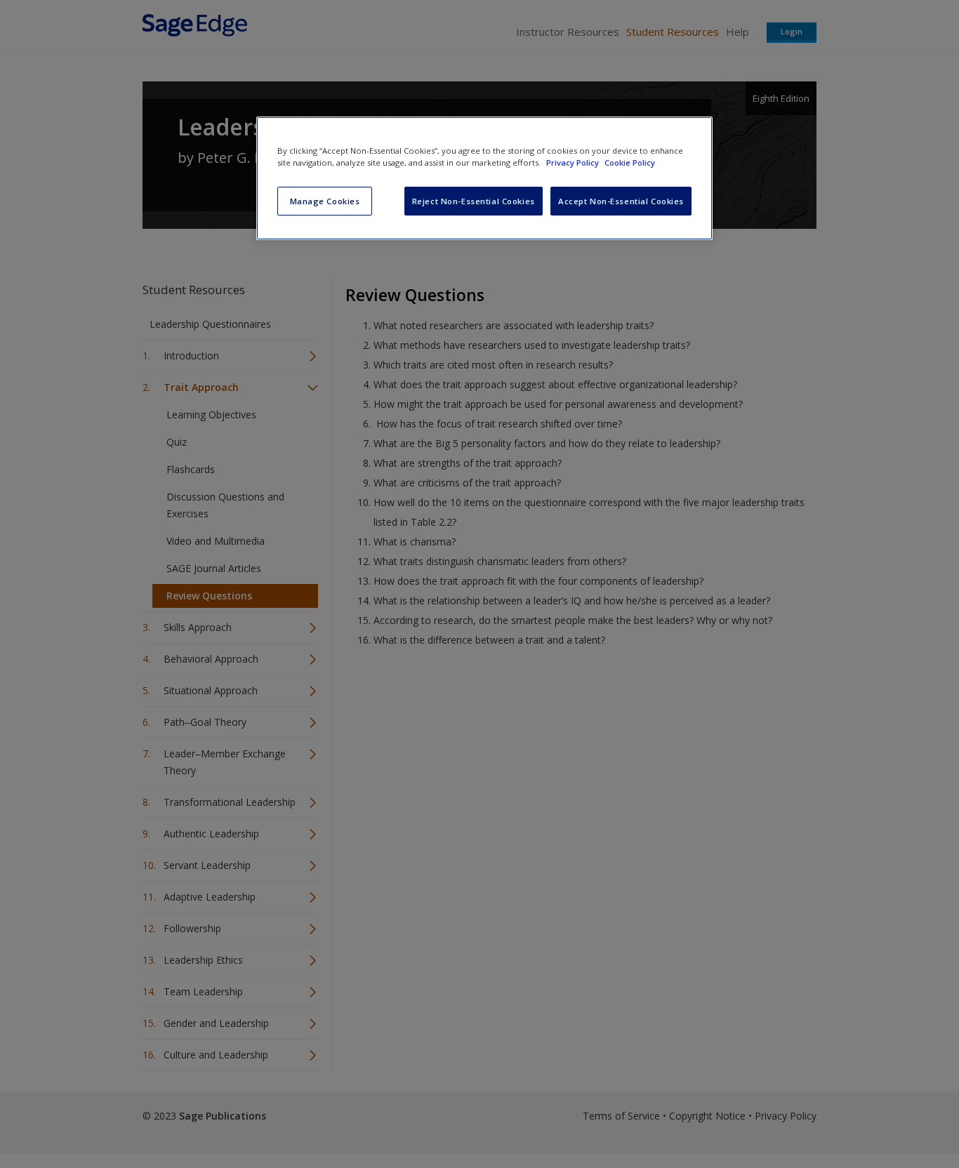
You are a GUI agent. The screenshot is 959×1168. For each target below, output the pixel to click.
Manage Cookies (325, 201)
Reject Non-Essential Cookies (473, 201)
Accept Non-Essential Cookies (621, 201)
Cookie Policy (629, 162)
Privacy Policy (573, 162)
